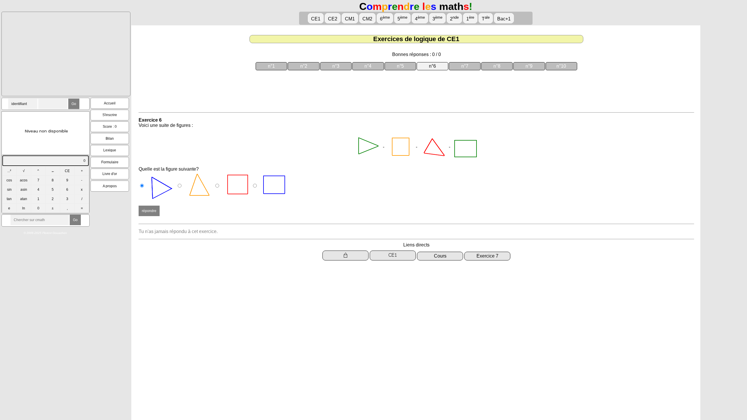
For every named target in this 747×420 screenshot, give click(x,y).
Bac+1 (504, 18)
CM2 (367, 18)
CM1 (350, 18)
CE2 (332, 18)
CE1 (315, 18)
